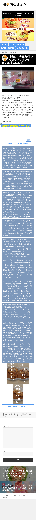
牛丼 (11, 44)
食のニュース (23, 48)
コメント (6, 426)
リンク (18, 117)
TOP (5, 44)
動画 (28, 140)
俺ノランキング (14, 495)
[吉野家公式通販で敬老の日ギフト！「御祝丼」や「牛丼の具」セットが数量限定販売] (12, 130)
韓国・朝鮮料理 (8, 48)
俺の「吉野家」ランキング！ (18, 406)
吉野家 (21, 44)
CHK (16, 414)
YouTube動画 (18, 416)
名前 (4, 451)
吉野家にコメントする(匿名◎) (18, 143)
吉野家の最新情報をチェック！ (15, 125)
